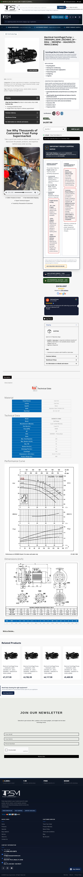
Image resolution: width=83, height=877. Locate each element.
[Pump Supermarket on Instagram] (7, 868)
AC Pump (13, 82)
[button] (78, 306)
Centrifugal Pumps (34, 82)
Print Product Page (12, 34)
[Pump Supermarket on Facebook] (3, 868)
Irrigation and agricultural (16, 90)
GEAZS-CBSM (27, 89)
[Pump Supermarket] (12, 8)
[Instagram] (70, 17)
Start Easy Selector (8, 693)
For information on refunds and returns (57, 363)
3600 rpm (9, 89)
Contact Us (5, 839)
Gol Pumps (19, 84)
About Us (4, 836)
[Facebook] (73, 17)
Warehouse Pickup (51, 360)
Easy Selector (5, 831)
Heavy (23, 84)
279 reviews (64, 290)
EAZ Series (7, 84)
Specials (4, 829)
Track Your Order (47, 824)
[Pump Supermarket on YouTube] (11, 868)
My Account (46, 836)
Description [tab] (7, 377)
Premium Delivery (51, 356)
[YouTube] (75, 17)
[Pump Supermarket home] (41, 794)
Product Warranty (47, 826)
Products (4, 826)
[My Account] (49, 17)
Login (80, 1)
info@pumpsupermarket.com (74, 9)
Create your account (70, 1)
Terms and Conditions (48, 831)
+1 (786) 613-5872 (72, 7)
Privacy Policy (78, 874)
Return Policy (46, 829)
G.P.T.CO (12, 84)
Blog (44, 834)
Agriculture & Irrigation (22, 82)
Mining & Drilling (19, 86)
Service (4, 834)
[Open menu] (79, 17)
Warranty (66, 874)
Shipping (48, 325)
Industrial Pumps (30, 84)
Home (3, 824)
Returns (71, 874)
